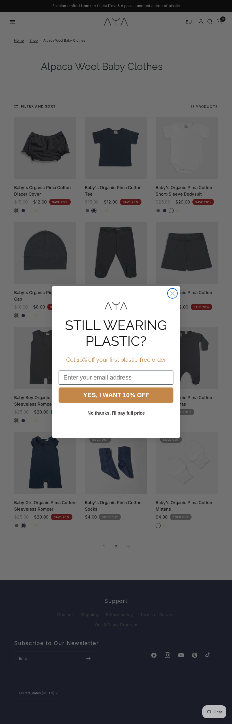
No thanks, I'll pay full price (116, 413)
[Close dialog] (172, 293)
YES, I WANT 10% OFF (116, 395)
